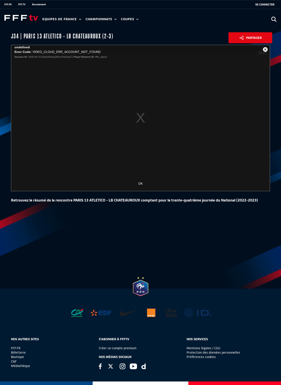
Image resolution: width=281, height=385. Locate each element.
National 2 (211, 20)
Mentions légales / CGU (203, 348)
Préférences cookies (201, 357)
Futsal (139, 20)
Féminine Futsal (165, 20)
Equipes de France (60, 19)
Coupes (128, 19)
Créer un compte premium (117, 348)
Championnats (99, 19)
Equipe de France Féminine (85, 20)
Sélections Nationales (205, 20)
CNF (14, 361)
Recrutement (39, 4)
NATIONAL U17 (184, 20)
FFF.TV (21, 4)
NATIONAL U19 (155, 20)
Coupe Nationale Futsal (191, 20)
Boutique (17, 357)
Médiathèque (20, 366)
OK (140, 183)
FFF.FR (8, 4)
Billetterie (18, 352)
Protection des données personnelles (213, 352)
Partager (254, 38)
